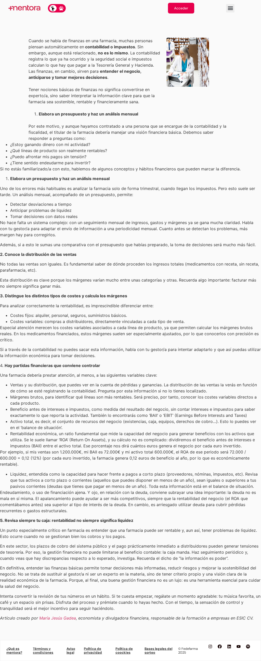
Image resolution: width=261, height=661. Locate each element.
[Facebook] (220, 646)
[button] (230, 8)
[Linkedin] (229, 646)
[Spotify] (248, 646)
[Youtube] (238, 646)
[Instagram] (210, 646)
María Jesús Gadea (57, 618)
